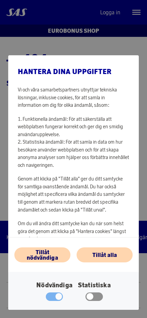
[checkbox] (94, 298)
